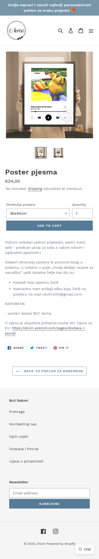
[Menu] (91, 30)
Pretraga (17, 412)
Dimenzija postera (20, 204)
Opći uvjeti (18, 436)
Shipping (35, 189)
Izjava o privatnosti (26, 461)
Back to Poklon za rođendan (53, 371)
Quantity (79, 204)
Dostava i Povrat (24, 449)
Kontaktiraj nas (22, 424)
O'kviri (40, 543)
